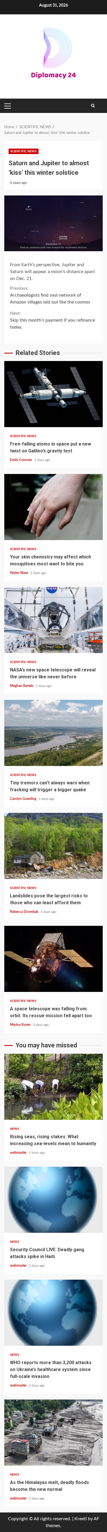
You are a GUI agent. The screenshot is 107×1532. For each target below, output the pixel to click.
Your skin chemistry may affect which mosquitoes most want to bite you (53, 507)
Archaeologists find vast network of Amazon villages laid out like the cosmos (50, 295)
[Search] (93, 105)
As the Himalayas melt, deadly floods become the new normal (53, 1432)
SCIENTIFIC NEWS (23, 151)
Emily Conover (21, 460)
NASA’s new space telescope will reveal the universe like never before (53, 620)
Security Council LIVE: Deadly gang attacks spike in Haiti (53, 1200)
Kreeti (80, 1518)
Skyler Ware (19, 573)
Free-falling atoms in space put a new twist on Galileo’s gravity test (53, 394)
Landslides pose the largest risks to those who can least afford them (53, 846)
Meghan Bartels (22, 686)
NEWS (14, 1128)
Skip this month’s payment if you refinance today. (52, 320)
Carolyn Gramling (23, 798)
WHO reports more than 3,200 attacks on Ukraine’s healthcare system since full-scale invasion (53, 1313)
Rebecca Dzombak (24, 911)
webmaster (18, 1152)
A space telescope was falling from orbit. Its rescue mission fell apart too (53, 959)
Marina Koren (20, 1024)
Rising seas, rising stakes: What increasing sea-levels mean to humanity (53, 1087)
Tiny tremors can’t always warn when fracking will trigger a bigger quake (53, 733)
